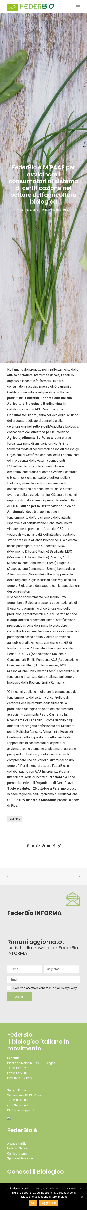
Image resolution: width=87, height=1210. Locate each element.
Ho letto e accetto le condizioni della (36, 988)
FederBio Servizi (17, 1148)
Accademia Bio (17, 1143)
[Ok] (82, 1197)
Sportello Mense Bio (20, 1158)
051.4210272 (20, 1068)
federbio (15, 819)
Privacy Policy (68, 988)
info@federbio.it (17, 1105)
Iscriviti (19, 996)
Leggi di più (48, 1203)
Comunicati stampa (57, 210)
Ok (33, 1203)
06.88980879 (20, 1100)
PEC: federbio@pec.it (20, 1110)
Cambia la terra (17, 1153)
